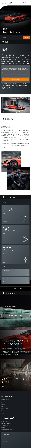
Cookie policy (5, 421)
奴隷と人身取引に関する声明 (7, 429)
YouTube (5, 441)
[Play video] (5, 109)
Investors (3, 401)
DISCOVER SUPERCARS (15, 315)
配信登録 (26, 37)
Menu (4, 37)
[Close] (28, 66)
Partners (3, 402)
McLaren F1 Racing (5, 408)
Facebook (5, 437)
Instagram (5, 439)
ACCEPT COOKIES (15, 79)
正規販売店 (3, 413)
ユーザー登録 (4, 412)
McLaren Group (5, 399)
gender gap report (6, 423)
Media (2, 406)
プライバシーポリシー (6, 425)
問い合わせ (3, 410)
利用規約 (3, 427)
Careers (3, 404)
